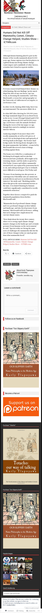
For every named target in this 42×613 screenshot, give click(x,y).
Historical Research (9, 49)
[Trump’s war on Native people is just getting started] (6, 584)
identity (7, 264)
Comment (31, 310)
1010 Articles (22, 272)
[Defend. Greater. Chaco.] (14, 578)
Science (34, 49)
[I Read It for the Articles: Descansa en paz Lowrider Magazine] (28, 561)
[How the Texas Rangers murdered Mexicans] (14, 567)
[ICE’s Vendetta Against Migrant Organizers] (6, 572)
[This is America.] (28, 578)
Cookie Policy (11, 605)
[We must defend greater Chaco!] (14, 584)
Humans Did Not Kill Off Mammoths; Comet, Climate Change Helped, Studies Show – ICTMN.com (19, 242)
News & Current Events (23, 49)
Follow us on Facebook (14, 319)
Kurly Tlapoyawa (26, 46)
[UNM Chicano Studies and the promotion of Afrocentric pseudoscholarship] (21, 578)
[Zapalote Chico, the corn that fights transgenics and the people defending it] (14, 572)
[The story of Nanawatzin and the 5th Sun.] (6, 578)
